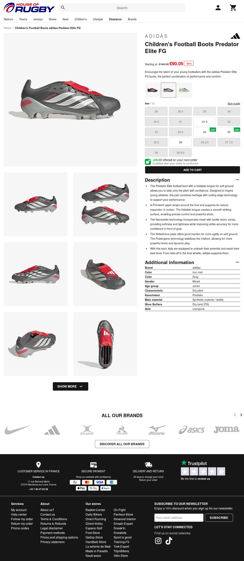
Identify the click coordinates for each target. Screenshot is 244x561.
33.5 (180, 132)
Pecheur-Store (123, 514)
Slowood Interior (125, 519)
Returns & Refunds (53, 523)
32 (228, 121)
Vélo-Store (121, 555)
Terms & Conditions (53, 519)
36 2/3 (205, 142)
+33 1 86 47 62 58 (38, 489)
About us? (47, 510)
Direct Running (96, 519)
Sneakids (120, 532)
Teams (23, 19)
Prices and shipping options (59, 537)
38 (156, 152)
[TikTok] (169, 541)
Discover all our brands (122, 444)
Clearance (115, 19)
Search (122, 7)
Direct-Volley (94, 523)
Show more (67, 386)
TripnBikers (121, 551)
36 (180, 142)
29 (204, 111)
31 (180, 121)
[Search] (63, 7)
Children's (81, 19)
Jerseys (38, 19)
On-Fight (119, 510)
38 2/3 (180, 152)
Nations (8, 19)
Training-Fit (121, 542)
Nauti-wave (93, 555)
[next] (241, 415)
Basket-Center (95, 510)
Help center (19, 514)
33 (156, 132)
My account (18, 510)
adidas (157, 36)
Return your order (148, 479)
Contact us (38, 476)
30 (228, 111)
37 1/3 (229, 142)
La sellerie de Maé (98, 546)
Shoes (52, 19)
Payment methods (52, 532)
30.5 (156, 121)
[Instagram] (158, 541)
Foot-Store (93, 532)
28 (156, 111)
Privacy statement (52, 542)
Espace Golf (94, 528)
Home (7, 28)
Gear (66, 19)
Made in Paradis (97, 551)
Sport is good (123, 537)
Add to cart (192, 170)
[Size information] (153, 103)
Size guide (234, 103)
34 (209, 131)
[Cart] (233, 7)
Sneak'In (119, 528)
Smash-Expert (123, 523)
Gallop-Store (94, 537)
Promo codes (20, 528)
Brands (132, 19)
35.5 (156, 142)
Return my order (22, 523)
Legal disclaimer (51, 528)
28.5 (180, 111)
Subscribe (219, 517)
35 (233, 131)
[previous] (235, 415)
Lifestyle (98, 19)
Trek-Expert (121, 546)
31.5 (204, 121)
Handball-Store (96, 542)
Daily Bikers (94, 514)
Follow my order (22, 519)
